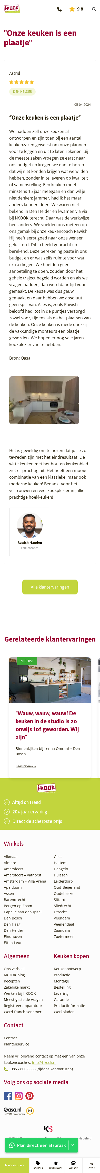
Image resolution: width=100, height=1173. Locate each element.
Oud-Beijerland (67, 887)
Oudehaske (63, 893)
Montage (61, 981)
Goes (58, 856)
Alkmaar (11, 856)
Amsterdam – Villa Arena (25, 881)
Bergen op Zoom (18, 905)
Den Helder (22, 91)
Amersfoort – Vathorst (22, 875)
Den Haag (12, 924)
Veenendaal (64, 924)
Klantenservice (16, 1044)
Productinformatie (69, 1005)
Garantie (61, 999)
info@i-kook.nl (44, 1062)
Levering (61, 993)
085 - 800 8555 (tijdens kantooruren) (42, 1068)
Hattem (60, 862)
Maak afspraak (14, 1165)
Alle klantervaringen (50, 587)
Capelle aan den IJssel (23, 911)
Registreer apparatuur (23, 1005)
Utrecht (60, 911)
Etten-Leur (13, 942)
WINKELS (73, 1168)
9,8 (80, 9)
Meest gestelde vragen (23, 999)
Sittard (59, 899)
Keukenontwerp (67, 968)
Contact (10, 1037)
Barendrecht (14, 899)
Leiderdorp (63, 881)
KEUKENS (38, 1168)
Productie (62, 974)
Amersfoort (13, 868)
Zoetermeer (64, 936)
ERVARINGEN (56, 1168)
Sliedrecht (62, 905)
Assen (9, 893)
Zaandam (62, 930)
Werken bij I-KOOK (20, 993)
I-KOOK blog (14, 974)
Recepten (12, 981)
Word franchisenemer (23, 1011)
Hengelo (61, 868)
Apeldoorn (13, 887)
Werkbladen (64, 1011)
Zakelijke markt (17, 987)
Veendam (62, 918)
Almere (10, 862)
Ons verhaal (14, 968)
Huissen (61, 875)
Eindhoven (13, 936)
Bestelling (62, 987)
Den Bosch (13, 918)
